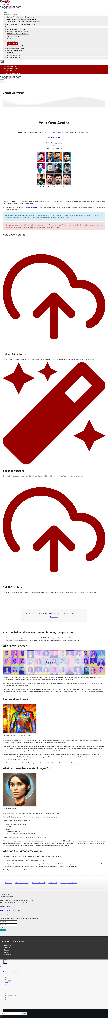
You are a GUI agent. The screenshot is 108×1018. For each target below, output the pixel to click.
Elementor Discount (38, 883)
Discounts (8, 883)
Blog (5, 12)
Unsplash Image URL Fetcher (15, 48)
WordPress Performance (12, 68)
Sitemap (6, 952)
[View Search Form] (2, 61)
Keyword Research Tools (12, 73)
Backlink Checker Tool (13, 55)
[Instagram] (6, 2)
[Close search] (1, 1010)
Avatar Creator (11, 41)
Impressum (7, 945)
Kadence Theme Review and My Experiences (20, 17)
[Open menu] (2, 81)
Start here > (53, 617)
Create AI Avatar (12, 43)
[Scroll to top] (1, 961)
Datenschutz (8, 947)
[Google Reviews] (9, 2)
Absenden (3, 929)
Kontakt (6, 950)
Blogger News (16, 910)
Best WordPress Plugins (11, 71)
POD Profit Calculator (13, 58)
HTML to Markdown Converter (16, 29)
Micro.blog (6, 906)
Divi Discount (53, 883)
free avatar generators (32, 207)
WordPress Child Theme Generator (17, 31)
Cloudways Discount (21, 883)
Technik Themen (5, 910)
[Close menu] (0, 965)
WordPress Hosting (10, 66)
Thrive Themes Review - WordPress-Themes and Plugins (24, 22)
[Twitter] (4, 2)
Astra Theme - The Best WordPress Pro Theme (21, 19)
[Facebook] (1, 2)
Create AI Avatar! (53, 137)
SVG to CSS (10, 39)
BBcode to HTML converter (15, 46)
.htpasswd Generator (13, 36)
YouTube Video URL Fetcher (15, 50)
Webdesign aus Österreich (68, 883)
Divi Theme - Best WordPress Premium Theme (21, 24)
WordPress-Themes (8, 971)
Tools (6, 982)
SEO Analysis (11, 53)
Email (1, 927)
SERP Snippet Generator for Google (18, 34)
